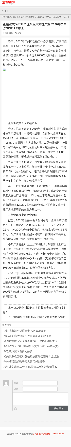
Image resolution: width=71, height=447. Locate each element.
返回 (7, 11)
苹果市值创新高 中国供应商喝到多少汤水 (41, 317)
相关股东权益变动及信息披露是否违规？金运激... (32, 356)
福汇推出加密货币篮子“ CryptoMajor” (25, 330)
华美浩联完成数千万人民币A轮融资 (24, 361)
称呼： (17, 383)
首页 (3, 17)
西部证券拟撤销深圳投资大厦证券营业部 (27, 335)
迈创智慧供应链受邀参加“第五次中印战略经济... (31, 341)
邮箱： (17, 389)
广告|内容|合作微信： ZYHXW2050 (48, 434)
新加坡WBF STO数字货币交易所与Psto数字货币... (32, 346)
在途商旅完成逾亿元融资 (18, 351)
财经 (9, 17)
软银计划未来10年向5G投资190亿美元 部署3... (30, 366)
